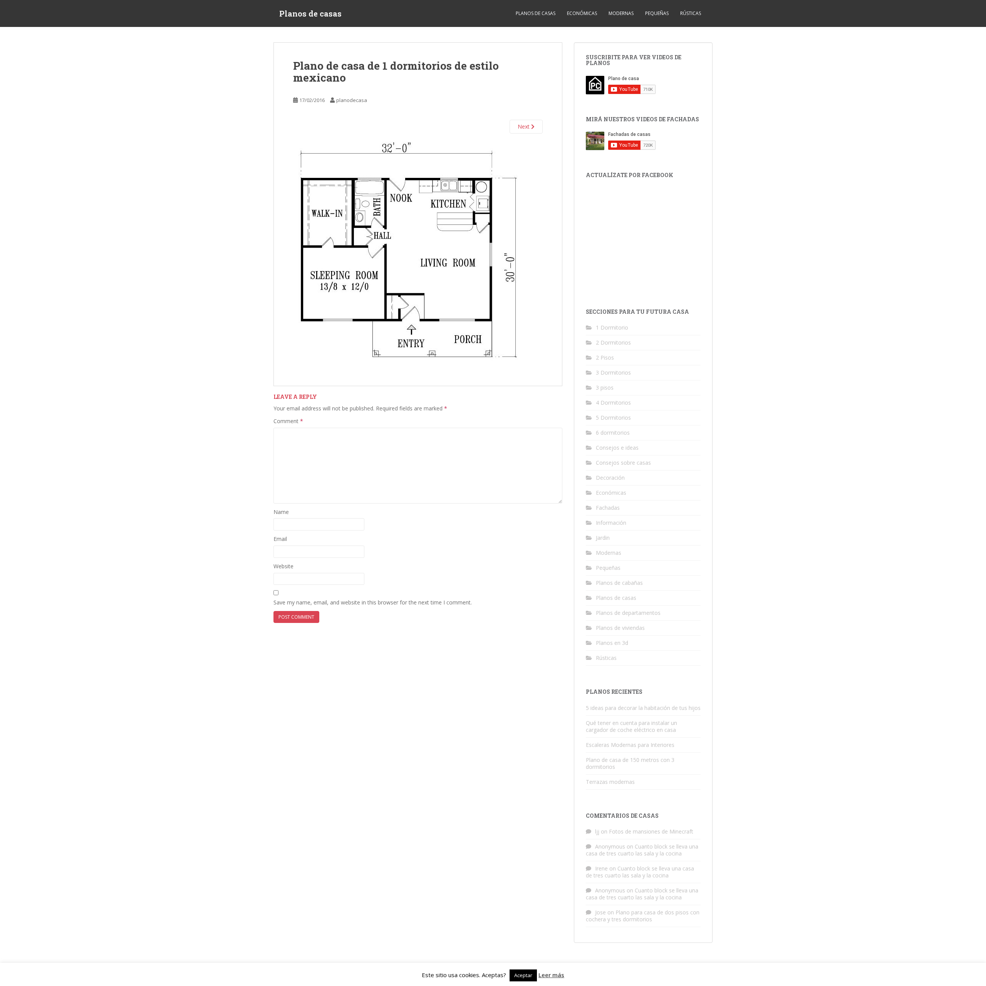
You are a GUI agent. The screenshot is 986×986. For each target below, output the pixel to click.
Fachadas (608, 507)
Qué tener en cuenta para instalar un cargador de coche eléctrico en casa (631, 726)
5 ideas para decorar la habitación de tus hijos (643, 707)
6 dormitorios (613, 432)
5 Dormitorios (613, 417)
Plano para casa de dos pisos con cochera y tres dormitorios (642, 916)
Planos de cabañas (619, 582)
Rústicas (690, 13)
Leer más (551, 975)
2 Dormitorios (613, 342)
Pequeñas (657, 13)
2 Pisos (605, 357)
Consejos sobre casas (623, 462)
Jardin (603, 537)
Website (283, 566)
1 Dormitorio (612, 327)
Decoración (610, 477)
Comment (288, 421)
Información (611, 522)
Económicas (582, 13)
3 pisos (605, 387)
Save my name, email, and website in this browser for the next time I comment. (372, 602)
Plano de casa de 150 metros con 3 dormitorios (630, 763)
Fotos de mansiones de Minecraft (651, 831)
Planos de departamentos (628, 612)
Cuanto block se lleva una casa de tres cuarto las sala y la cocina (642, 850)
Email (280, 538)
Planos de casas (310, 13)
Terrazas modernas (610, 781)
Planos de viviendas (620, 627)
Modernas (621, 13)
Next (524, 126)
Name (281, 512)
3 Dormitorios (613, 372)
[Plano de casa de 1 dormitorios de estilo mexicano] (409, 254)
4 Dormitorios (613, 402)
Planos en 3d (612, 642)
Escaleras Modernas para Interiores (630, 744)
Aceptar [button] (523, 975)
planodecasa (351, 100)
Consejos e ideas (617, 447)
